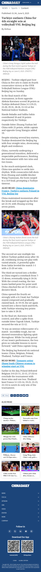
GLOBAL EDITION (23, 561)
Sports (14, 8)
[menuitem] (25, 2)
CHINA (15, 561)
